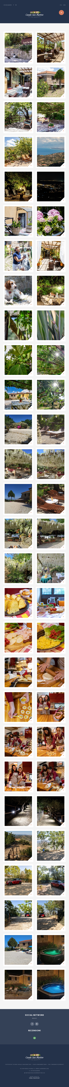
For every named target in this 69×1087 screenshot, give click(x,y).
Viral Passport (34, 1078)
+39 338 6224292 (7, 5)
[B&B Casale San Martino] (18, 48)
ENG (64, 5)
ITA (61, 5)
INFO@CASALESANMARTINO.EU (35, 1072)
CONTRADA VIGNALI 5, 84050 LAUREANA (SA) (35, 1068)
